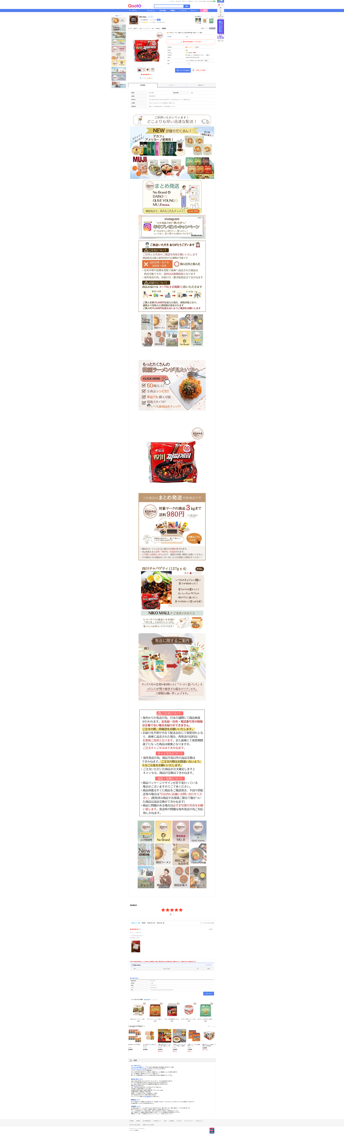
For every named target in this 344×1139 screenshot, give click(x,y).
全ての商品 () (144, 19)
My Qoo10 (178, 1)
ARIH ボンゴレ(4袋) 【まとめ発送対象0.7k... (206, 1019)
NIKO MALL (143, 17)
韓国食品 (158, 28)
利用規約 (138, 1121)
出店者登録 (171, 1121)
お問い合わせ (208, 993)
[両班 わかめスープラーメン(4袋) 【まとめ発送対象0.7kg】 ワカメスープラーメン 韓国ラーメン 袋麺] (138, 1010)
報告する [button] (151, 78)
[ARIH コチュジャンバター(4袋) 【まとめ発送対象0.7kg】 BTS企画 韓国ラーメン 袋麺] (155, 1010)
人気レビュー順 (135, 923)
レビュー (172, 85)
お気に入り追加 (200, 70)
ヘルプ (196, 1)
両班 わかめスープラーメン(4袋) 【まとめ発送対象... (138, 1019)
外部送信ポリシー (157, 1121)
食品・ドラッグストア (145, 28)
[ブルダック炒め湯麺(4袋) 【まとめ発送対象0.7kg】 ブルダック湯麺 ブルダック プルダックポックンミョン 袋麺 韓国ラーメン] (172, 1010)
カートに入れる (184, 70)
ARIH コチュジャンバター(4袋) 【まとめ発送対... (155, 1019)
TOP (219, 40)
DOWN (222, 40)
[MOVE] (204, 10)
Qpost (191, 1)
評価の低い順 (160, 923)
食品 (153, 28)
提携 (165, 1121)
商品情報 (142, 85)
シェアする (143, 78)
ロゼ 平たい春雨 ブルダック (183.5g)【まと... (189, 1019)
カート (220, 9)
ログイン (172, 1)
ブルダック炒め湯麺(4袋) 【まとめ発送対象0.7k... (172, 1019)
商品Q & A (201, 85)
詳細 (197, 47)
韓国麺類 (164, 28)
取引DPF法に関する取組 (134, 1124)
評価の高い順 (151, 923)
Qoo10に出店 (202, 1)
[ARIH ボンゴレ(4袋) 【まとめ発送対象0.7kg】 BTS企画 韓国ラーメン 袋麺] (206, 1010)
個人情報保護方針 (147, 1121)
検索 (187, 6)
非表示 (210, 964)
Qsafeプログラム (199, 1121)
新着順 (143, 923)
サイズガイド (220, 18)
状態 (134, 968)
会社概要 (131, 1121)
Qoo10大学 (210, 1)
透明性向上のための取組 (148, 1124)
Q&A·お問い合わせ (161, 22)
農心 (168, 32)
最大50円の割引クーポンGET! (192, 42)
